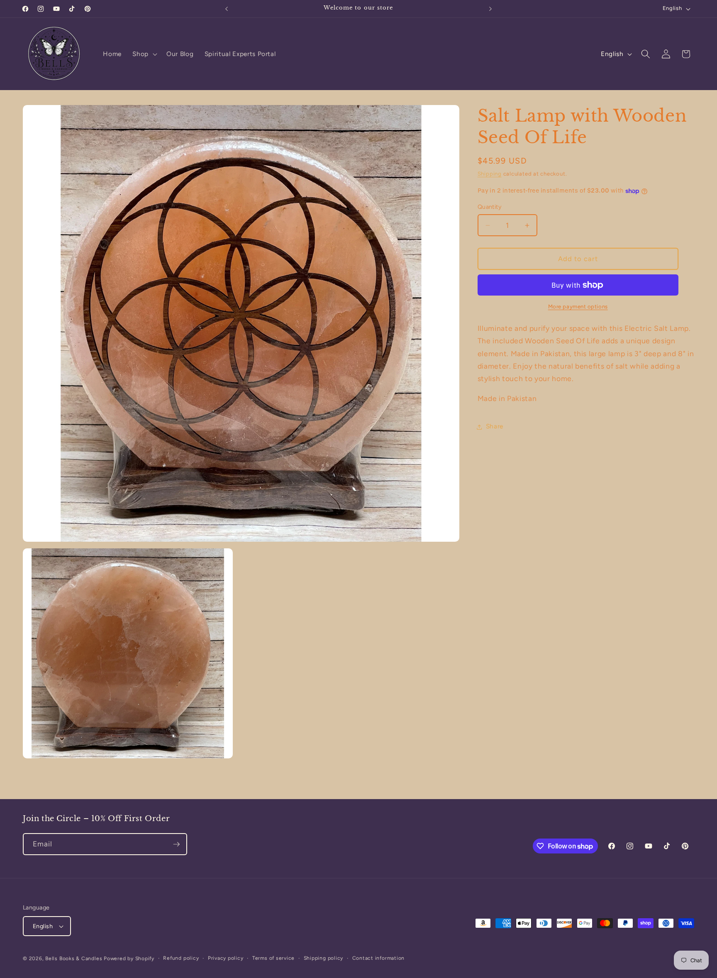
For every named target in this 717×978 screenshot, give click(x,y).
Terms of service (273, 958)
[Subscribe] (176, 844)
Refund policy (181, 958)
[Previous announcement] (226, 8)
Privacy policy (226, 958)
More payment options (578, 306)
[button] (144, 54)
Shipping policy (324, 958)
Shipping (490, 174)
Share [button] (494, 426)
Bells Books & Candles (74, 958)
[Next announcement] (490, 8)
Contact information (378, 958)
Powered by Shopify (129, 958)
